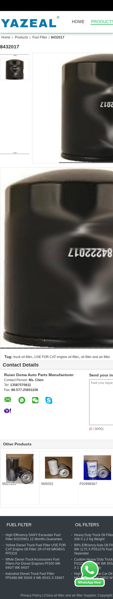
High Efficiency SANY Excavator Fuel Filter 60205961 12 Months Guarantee (33, 537)
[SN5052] (58, 467)
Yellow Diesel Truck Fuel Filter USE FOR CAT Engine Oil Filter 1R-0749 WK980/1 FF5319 (35, 549)
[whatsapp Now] (90, 573)
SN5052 (47, 484)
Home (78, 22)
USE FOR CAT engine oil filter (56, 357)
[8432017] (14, 69)
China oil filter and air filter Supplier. (71, 595)
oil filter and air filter (95, 357)
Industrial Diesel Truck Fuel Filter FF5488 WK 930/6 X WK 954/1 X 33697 (34, 576)
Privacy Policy (31, 595)
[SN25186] (20, 469)
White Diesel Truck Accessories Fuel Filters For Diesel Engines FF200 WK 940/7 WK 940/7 (32, 564)
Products (21, 37)
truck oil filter (22, 357)
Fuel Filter (39, 37)
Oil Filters (87, 524)
